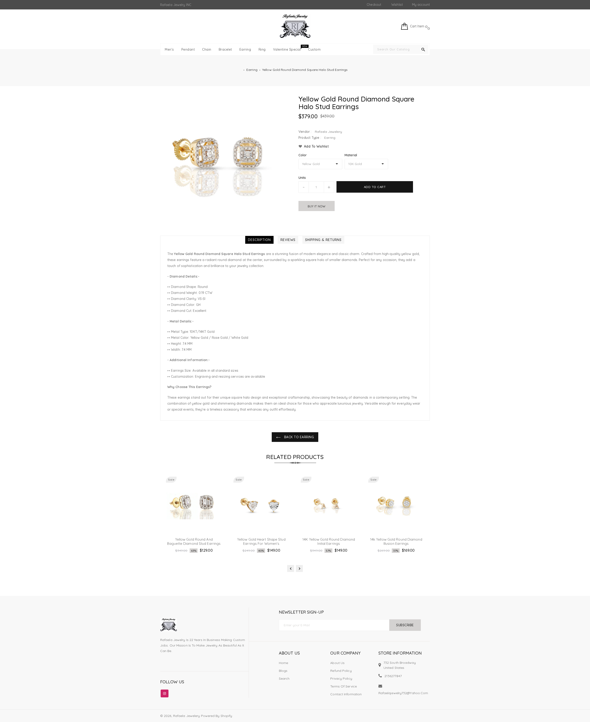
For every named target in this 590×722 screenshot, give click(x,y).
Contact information (346, 694)
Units (302, 178)
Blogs (283, 671)
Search (284, 678)
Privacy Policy (341, 678)
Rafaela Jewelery (186, 716)
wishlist (397, 5)
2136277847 (393, 676)
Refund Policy (340, 671)
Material (351, 155)
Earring (251, 70)
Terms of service (343, 686)
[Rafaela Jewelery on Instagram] (164, 692)
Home (283, 663)
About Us (337, 663)
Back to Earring (298, 437)
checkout (374, 5)
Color (302, 155)
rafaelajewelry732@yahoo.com (403, 693)
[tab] (259, 240)
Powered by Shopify (216, 716)
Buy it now (316, 206)
